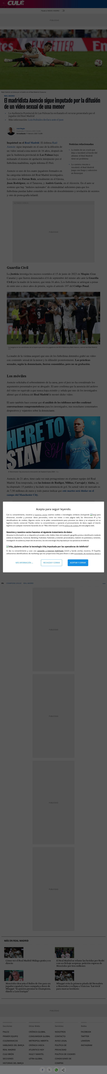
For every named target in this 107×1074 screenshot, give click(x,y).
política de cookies (71, 525)
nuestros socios (41, 514)
